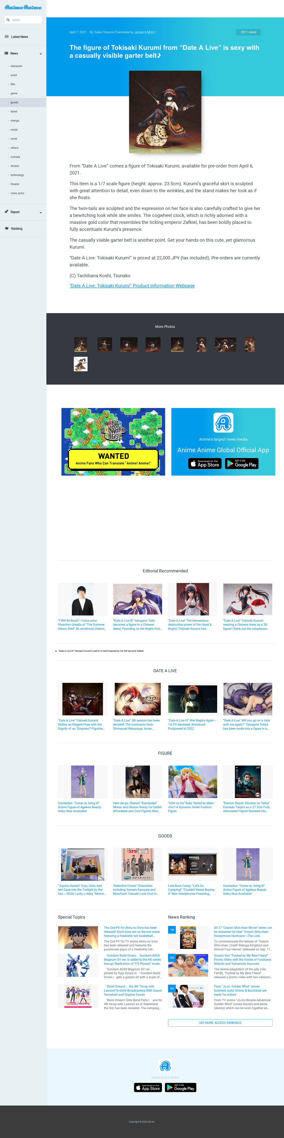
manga (15, 120)
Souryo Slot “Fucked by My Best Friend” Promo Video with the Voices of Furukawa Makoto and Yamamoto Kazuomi (242, 959)
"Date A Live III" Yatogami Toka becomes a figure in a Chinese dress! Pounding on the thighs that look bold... (136, 625)
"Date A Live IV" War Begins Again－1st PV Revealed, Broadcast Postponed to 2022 (192, 724)
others (14, 147)
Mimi (150, 32)
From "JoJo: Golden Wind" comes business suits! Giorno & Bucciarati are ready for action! (240, 990)
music (14, 129)
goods (14, 102)
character (16, 66)
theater (15, 184)
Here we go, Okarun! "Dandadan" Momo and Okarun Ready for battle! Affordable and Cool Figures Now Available (137, 807)
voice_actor (17, 193)
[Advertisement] (162, 8)
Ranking (16, 228)
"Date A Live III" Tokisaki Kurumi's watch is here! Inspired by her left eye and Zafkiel (101, 651)
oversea (15, 156)
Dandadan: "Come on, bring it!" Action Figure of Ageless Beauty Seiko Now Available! (79, 807)
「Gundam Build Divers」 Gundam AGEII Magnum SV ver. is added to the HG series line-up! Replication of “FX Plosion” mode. (132, 959)
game (14, 93)
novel (14, 138)
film (13, 84)
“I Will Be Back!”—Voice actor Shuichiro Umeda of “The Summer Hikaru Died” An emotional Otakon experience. (81, 625)
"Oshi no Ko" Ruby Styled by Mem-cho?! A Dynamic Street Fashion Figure (191, 807)
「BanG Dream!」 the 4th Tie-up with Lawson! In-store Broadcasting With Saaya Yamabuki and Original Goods (133, 990)
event (14, 75)
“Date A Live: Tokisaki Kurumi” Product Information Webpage (132, 285)
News (14, 53)
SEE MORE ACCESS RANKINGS (220, 1023)
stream (15, 165)
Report (15, 212)
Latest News (19, 37)
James (139, 32)
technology (17, 175)
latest (14, 111)
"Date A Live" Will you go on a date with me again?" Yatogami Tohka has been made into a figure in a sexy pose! (246, 725)
